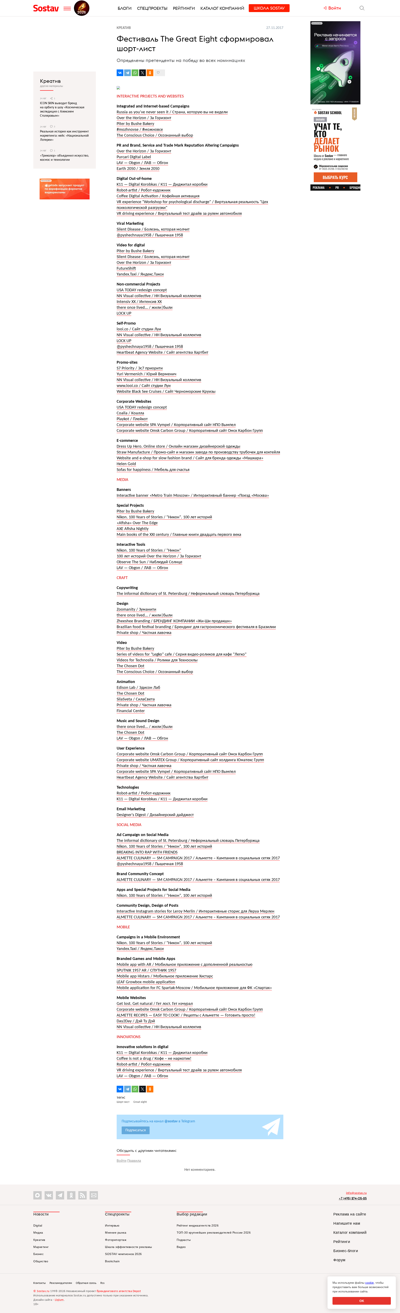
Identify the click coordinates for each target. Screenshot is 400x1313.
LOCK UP (124, 313)
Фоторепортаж (115, 1239)
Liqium (59, 1300)
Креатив (50, 81)
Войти (121, 1161)
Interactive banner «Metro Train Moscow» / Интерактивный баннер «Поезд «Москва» (193, 496)
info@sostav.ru (356, 1193)
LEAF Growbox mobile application (146, 982)
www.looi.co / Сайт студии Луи (144, 386)
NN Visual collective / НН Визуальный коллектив (159, 296)
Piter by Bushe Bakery (135, 124)
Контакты (39, 1283)
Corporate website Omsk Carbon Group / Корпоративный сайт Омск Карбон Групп (190, 431)
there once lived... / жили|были (144, 308)
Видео (181, 1247)
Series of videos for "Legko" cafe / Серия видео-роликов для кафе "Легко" (181, 654)
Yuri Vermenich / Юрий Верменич (146, 374)
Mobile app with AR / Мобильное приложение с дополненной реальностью (184, 965)
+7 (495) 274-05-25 (353, 1198)
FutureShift (126, 269)
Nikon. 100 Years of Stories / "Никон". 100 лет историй (164, 517)
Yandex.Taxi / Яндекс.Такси (140, 274)
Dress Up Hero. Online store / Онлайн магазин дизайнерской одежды (178, 447)
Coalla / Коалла (130, 413)
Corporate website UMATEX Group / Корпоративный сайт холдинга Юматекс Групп (190, 760)
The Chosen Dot (130, 666)
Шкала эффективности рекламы (128, 1247)
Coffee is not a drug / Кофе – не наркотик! (154, 1059)
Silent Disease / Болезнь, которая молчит (153, 229)
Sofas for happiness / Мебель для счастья (153, 470)
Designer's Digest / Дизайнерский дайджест (155, 815)
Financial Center (131, 711)
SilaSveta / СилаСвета (136, 699)
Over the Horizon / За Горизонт (144, 118)
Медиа (38, 1232)
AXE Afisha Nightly (133, 529)
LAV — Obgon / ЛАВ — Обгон (142, 163)
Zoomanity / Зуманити (136, 610)
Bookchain (112, 1261)
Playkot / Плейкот (132, 419)
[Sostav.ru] (47, 8)
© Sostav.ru (41, 1291)
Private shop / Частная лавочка (144, 633)
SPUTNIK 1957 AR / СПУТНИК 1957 (146, 970)
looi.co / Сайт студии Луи (139, 329)
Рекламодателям (61, 1283)
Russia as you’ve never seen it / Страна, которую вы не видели (172, 112)
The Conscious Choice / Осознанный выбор (155, 135)
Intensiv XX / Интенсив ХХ (139, 302)
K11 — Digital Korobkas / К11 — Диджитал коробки (162, 185)
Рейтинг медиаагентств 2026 (198, 1225)
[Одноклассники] (150, 72)
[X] (142, 72)
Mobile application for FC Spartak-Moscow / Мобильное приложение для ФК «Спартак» (194, 988)
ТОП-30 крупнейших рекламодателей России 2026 (214, 1232)
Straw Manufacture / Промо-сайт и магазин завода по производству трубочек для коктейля (198, 452)
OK (361, 1301)
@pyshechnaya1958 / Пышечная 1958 (150, 235)
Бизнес (38, 1254)
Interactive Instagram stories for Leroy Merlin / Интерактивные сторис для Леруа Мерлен (195, 911)
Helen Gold (126, 464)
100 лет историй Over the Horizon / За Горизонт (159, 556)
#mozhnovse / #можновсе (140, 130)
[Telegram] (127, 72)
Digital (37, 1225)
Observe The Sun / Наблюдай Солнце (149, 562)
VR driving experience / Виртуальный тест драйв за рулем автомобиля (179, 214)
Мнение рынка (115, 1232)
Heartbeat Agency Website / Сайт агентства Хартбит (162, 353)
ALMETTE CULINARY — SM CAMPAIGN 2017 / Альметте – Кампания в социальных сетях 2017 (198, 858)
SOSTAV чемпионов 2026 (123, 1254)
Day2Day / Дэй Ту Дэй (136, 1021)
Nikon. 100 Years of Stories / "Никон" (149, 550)
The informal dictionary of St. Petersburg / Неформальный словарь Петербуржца (188, 594)
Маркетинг (41, 1247)
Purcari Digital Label (134, 157)
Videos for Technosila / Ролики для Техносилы (157, 660)
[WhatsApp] (135, 72)
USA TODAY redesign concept (142, 290)
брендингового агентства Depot (119, 1291)
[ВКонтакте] (120, 72)
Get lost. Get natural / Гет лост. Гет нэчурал (155, 1004)
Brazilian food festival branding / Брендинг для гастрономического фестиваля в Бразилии (196, 627)
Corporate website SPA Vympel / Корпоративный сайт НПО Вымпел (176, 425)
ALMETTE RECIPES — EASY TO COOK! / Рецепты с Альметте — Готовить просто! (186, 1015)
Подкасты (184, 1239)
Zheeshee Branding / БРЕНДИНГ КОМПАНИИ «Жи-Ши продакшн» (174, 621)
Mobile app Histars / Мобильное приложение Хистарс (165, 976)
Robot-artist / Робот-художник (143, 190)
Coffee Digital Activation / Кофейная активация (158, 196)
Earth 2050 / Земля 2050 (138, 169)
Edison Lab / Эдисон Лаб (138, 688)
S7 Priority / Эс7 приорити (140, 368)
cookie (369, 1282)
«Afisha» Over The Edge (137, 523)
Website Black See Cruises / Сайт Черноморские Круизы (166, 392)
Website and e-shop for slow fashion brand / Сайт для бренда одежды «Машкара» (190, 458)
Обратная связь (86, 1283)
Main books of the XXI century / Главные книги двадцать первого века (179, 535)
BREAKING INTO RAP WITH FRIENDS (147, 852)
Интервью (112, 1225)
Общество (40, 1261)
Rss (102, 1283)
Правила (134, 1161)
